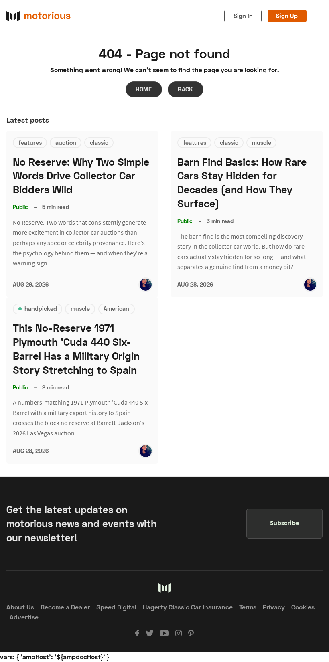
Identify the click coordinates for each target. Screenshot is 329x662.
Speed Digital (116, 607)
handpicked (40, 308)
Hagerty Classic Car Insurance (188, 607)
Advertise (24, 617)
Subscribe (284, 523)
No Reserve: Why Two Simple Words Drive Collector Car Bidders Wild (81, 176)
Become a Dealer (65, 607)
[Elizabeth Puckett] (146, 285)
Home (144, 89)
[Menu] (316, 16)
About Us (20, 607)
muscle (261, 142)
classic (99, 142)
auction (65, 142)
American (116, 308)
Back (185, 89)
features (30, 142)
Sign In (243, 15)
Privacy (274, 607)
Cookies (303, 607)
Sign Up (287, 15)
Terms (247, 607)
